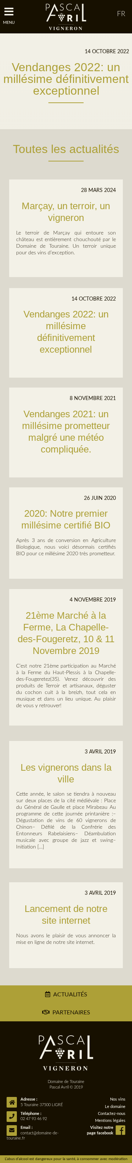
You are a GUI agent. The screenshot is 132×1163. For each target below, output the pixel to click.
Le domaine (115, 1107)
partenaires (71, 1012)
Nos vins (117, 1099)
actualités (70, 994)
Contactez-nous (111, 1114)
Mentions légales (110, 1121)
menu (9, 23)
